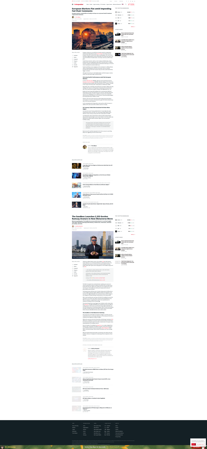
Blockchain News (86, 192)
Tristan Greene (86, 381)
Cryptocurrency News (87, 163)
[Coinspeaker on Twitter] (128, 1)
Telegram (75, 61)
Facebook (75, 55)
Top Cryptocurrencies (122, 8)
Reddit (75, 62)
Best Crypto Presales (98, 429)
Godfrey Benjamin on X (92, 358)
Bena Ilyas (86, 206)
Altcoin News (85, 182)
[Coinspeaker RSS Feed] (134, 1)
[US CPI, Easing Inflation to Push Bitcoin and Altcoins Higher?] (76, 185)
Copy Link (76, 66)
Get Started (196, 447)
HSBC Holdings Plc (105, 327)
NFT (85, 266)
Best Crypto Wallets (97, 434)
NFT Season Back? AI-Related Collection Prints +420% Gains (96, 388)
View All (132, 26)
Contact (115, 1)
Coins (84, 425)
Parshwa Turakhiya (87, 177)
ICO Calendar (102, 4)
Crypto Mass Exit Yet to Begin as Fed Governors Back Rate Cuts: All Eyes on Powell (97, 166)
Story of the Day (107, 182)
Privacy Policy (118, 436)
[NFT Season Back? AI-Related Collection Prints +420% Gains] (76, 389)
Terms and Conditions (119, 433)
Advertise (121, 1)
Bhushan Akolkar (87, 186)
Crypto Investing (96, 4)
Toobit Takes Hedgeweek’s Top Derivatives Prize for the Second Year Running (127, 54)
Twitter (75, 57)
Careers (116, 429)
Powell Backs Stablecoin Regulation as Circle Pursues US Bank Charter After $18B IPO (96, 175)
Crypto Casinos (109, 4)
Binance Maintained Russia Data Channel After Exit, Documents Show (127, 34)
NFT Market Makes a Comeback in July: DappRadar (94, 398)
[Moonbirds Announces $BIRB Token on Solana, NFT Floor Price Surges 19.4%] (76, 370)
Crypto (73, 429)
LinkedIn (75, 64)
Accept (193, 444)
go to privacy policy (200, 444)
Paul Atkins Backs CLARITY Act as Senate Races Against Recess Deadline (127, 41)
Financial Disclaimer (119, 434)
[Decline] (204, 439)
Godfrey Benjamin (79, 226)
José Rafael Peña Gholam (88, 372)
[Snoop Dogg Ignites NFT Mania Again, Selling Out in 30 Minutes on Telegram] (76, 408)
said (103, 261)
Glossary (84, 434)
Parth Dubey (86, 168)
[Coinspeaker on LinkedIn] (132, 1)
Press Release (74, 433)
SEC (112, 319)
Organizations (85, 427)
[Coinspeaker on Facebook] (126, 1)
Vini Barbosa (86, 390)
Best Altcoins (96, 427)
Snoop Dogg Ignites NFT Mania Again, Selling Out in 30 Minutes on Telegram (97, 408)
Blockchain (74, 431)
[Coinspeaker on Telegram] (130, 1)
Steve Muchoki (86, 197)
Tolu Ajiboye (78, 17)
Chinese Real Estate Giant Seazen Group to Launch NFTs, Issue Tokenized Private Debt (96, 379)
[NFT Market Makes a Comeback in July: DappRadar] (76, 399)
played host (99, 325)
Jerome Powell (99, 53)
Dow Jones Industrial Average (88, 81)
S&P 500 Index (89, 80)
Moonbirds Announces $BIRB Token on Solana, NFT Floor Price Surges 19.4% (98, 370)
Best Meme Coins (97, 433)
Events (84, 431)
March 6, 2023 (102, 280)
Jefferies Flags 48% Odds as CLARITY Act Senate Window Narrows (126, 48)
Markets (73, 427)
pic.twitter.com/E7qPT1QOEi (99, 277)
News (88, 4)
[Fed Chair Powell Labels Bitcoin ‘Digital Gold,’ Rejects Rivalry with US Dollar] (76, 205)
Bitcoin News (90, 182)
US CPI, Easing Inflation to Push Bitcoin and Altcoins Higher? (96, 184)
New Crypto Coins (97, 431)
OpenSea (86, 304)
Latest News (119, 29)
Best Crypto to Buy (97, 425)
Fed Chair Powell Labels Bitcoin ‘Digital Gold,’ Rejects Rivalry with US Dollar (98, 204)
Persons (84, 429)
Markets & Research (117, 4)
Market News (85, 142)
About (111, 1)
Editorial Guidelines (119, 431)
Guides (91, 4)
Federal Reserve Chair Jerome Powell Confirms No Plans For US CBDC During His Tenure (98, 195)
